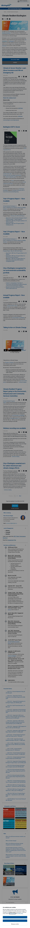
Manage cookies (15, 924)
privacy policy (12, 913)
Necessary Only (15, 917)
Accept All (15, 920)
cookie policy (20, 913)
